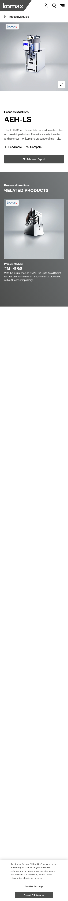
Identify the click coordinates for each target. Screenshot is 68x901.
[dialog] (34, 880)
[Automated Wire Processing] (13, 5)
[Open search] (54, 5)
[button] (34, 885)
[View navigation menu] (62, 5)
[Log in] (45, 5)
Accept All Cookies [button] (34, 894)
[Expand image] (61, 84)
